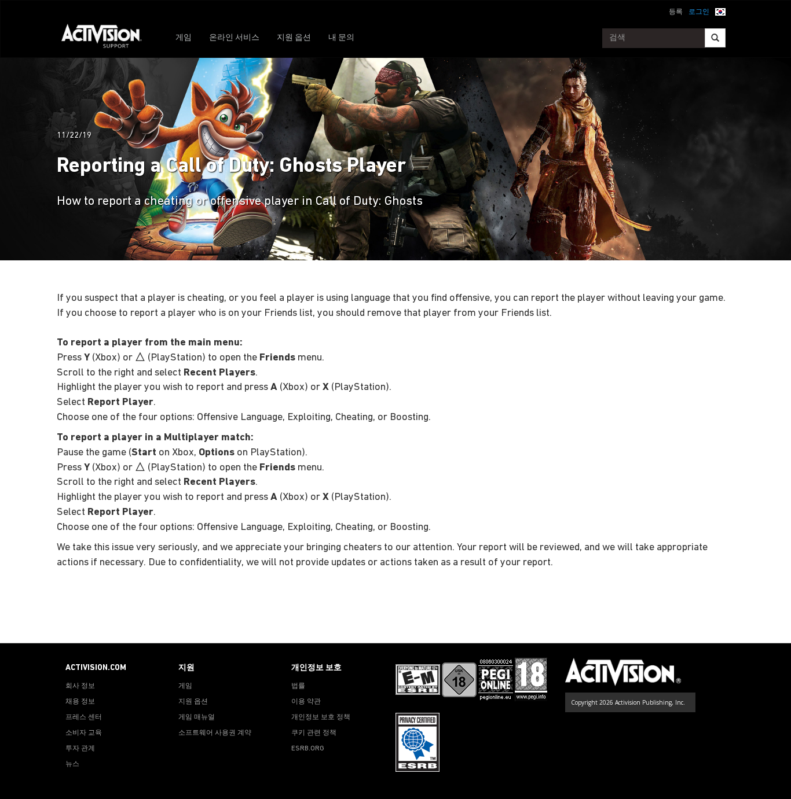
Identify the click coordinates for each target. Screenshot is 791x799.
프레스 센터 (83, 717)
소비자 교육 (83, 733)
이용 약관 (306, 701)
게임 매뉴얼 (196, 717)
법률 (298, 686)
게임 (183, 38)
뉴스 (72, 764)
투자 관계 (80, 748)
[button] (720, 11)
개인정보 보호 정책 (320, 717)
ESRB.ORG (307, 748)
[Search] (715, 37)
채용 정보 (80, 701)
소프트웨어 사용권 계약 (214, 733)
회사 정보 (80, 686)
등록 (676, 12)
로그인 (699, 12)
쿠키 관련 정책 (313, 733)
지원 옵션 (294, 38)
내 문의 (341, 38)
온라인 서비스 (234, 38)
